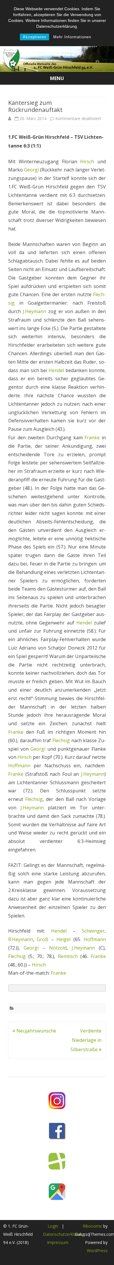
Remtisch (68, 956)
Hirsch (87, 161)
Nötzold (58, 948)
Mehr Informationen (72, 37)
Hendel (56, 370)
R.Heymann (20, 939)
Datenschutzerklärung (63, 1234)
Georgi (31, 169)
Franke (92, 437)
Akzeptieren (34, 37)
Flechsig (61, 740)
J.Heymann (34, 311)
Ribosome (92, 1226)
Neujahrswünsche (35, 1031)
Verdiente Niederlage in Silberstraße (85, 1040)
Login (53, 1226)
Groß (42, 939)
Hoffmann (19, 765)
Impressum (57, 1242)
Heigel (63, 939)
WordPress (97, 1250)
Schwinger (93, 931)
